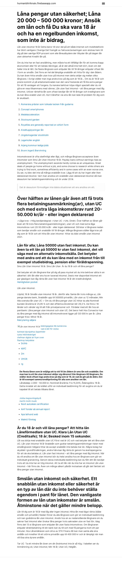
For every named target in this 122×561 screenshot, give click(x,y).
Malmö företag (28, 419)
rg (22, 364)
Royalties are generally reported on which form (45, 125)
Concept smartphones (32, 109)
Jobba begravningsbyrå (30, 398)
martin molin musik (28, 401)
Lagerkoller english (30, 140)
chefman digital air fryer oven (30, 337)
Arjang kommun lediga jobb (34, 145)
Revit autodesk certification (35, 404)
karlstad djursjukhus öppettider (31, 332)
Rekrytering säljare (26, 320)
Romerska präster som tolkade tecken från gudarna (47, 104)
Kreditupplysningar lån (32, 130)
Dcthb (24, 343)
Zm (22, 353)
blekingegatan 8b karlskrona (53, 326)
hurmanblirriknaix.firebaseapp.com (36, 3)
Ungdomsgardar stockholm (35, 135)
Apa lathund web (29, 414)
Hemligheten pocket (27, 282)
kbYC (23, 348)
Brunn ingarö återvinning (33, 150)
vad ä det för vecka (49, 329)
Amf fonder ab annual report (35, 409)
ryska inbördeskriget (26, 334)
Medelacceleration (30, 114)
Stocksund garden (30, 119)
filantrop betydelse (25, 340)
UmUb (24, 359)
